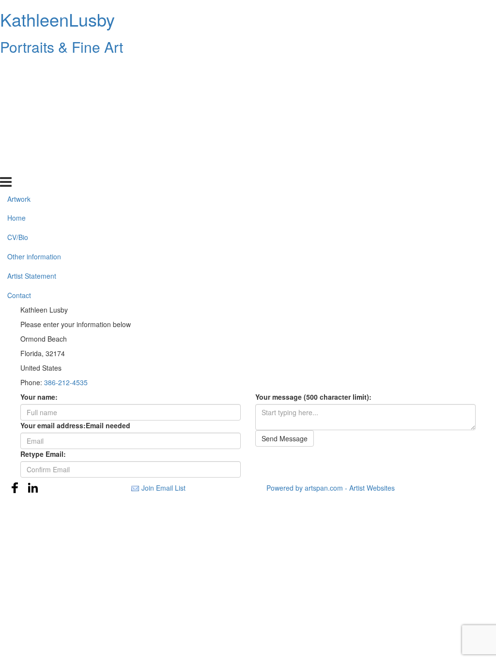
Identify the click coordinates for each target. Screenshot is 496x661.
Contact (19, 166)
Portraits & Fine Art (61, 46)
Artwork (19, 69)
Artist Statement (31, 146)
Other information (34, 127)
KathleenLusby (57, 19)
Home (16, 88)
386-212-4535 (66, 382)
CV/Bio (17, 108)
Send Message (285, 438)
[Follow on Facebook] (15, 488)
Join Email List (163, 488)
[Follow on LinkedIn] (33, 488)
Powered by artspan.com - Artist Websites (330, 488)
